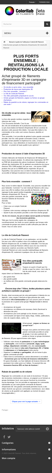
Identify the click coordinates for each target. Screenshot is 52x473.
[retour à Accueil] (4, 42)
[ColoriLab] (26, 10)
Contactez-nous (44, 2)
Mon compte (8, 458)
